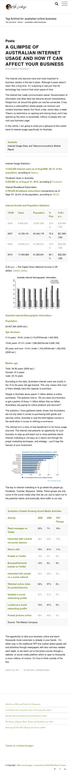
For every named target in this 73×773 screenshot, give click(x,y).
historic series (20, 270)
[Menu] (63, 3)
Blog (7, 69)
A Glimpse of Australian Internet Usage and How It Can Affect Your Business (34, 55)
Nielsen (34, 172)
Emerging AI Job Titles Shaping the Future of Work (25, 727)
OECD (55, 194)
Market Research (20, 69)
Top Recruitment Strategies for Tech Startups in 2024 (26, 715)
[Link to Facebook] (59, 768)
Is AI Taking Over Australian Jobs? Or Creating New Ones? (28, 710)
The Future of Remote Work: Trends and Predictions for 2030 (29, 721)
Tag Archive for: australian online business (30, 18)
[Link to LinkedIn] (65, 768)
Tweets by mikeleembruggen (19, 745)
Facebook (57, 181)
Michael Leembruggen (38, 670)
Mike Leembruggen (25, 765)
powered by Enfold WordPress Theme (50, 765)
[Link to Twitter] (54, 768)
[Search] (55, 3)
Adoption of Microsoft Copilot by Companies (22, 704)
